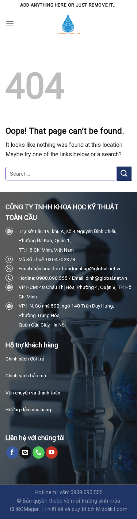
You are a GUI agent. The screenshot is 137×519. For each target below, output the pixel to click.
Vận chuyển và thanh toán (32, 393)
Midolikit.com (112, 509)
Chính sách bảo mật (26, 375)
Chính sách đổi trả (24, 359)
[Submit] (124, 174)
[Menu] (9, 24)
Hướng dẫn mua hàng (28, 409)
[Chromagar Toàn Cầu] (68, 24)
